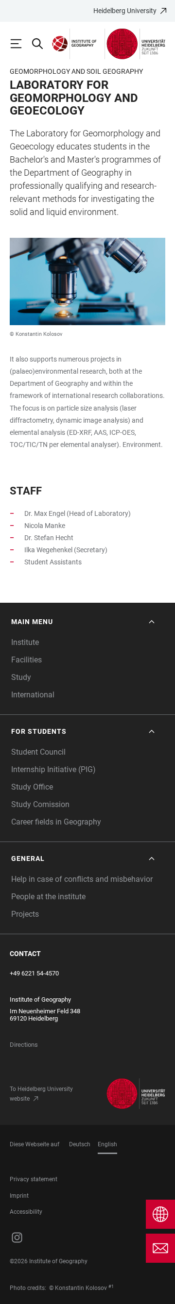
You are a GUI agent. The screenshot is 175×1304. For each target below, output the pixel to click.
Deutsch (79, 1144)
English (107, 1144)
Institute (25, 642)
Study (21, 677)
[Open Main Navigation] (20, 43)
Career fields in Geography (56, 821)
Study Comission (40, 804)
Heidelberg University (125, 11)
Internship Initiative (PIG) (53, 769)
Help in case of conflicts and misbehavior (82, 879)
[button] (84, 622)
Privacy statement (33, 1179)
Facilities (26, 659)
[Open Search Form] (41, 43)
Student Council (38, 752)
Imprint (19, 1195)
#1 (111, 1286)
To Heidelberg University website (41, 1094)
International (32, 694)
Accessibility (26, 1211)
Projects (25, 914)
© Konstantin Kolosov (36, 334)
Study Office (32, 787)
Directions (24, 1044)
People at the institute (48, 896)
